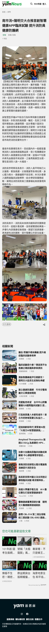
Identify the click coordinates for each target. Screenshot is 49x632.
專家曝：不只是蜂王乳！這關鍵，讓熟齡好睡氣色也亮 (39, 551)
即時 (9, 12)
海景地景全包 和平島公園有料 (39, 575)
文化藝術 (6, 324)
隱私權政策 (20, 619)
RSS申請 (37, 4)
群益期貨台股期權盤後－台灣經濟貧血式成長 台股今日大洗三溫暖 (23, 575)
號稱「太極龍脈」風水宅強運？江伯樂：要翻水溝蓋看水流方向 (23, 551)
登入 (44, 4)
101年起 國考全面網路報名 (8, 551)
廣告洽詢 (30, 619)
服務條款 (10, 619)
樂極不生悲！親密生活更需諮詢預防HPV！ (8, 575)
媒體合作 (38, 619)
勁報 (4, 35)
